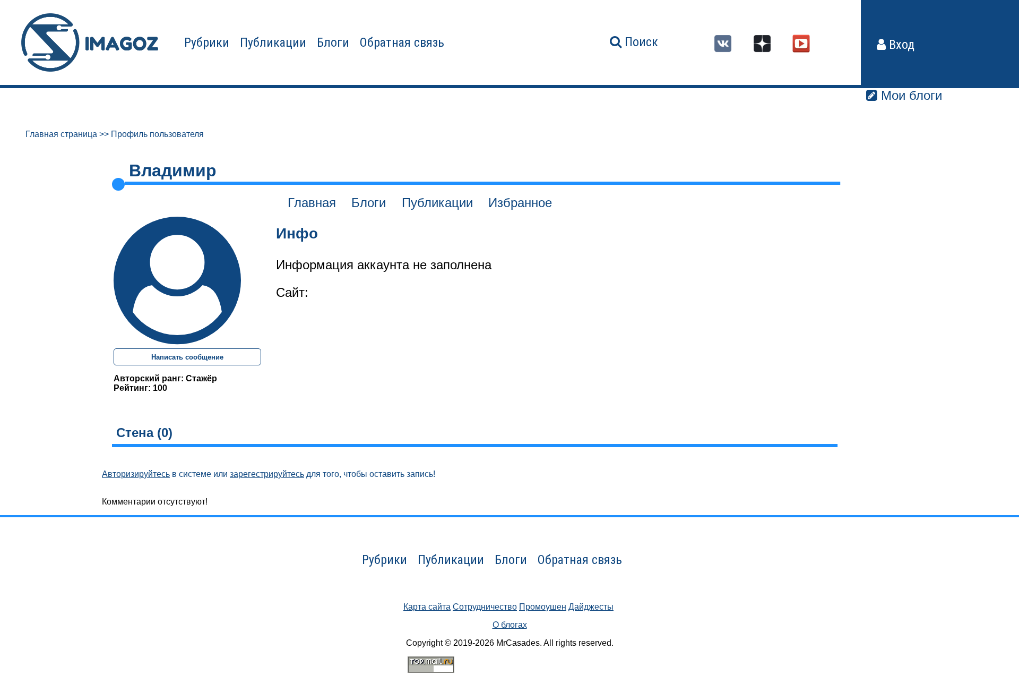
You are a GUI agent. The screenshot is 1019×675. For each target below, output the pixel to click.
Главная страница (61, 134)
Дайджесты (591, 606)
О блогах (510, 624)
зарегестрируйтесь (267, 474)
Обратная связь (402, 42)
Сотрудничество (485, 606)
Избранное (520, 202)
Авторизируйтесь (136, 474)
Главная (312, 202)
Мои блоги (909, 95)
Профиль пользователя (157, 134)
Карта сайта (427, 606)
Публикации (273, 42)
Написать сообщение (187, 357)
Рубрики (206, 42)
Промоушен (542, 606)
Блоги (333, 42)
